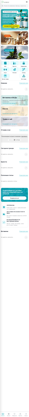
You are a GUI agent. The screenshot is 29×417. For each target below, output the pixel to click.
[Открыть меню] (26, 1)
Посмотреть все (23, 83)
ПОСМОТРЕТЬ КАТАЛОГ (11, 26)
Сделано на (11, 139)
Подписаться (14, 198)
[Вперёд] (26, 89)
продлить (24, 136)
